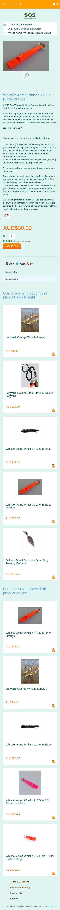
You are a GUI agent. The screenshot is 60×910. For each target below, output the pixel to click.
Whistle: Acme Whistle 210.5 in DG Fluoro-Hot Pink (27, 802)
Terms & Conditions (19, 881)
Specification (11, 279)
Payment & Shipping (20, 887)
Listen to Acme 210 (12, 128)
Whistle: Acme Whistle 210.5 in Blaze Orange (28, 506)
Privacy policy (16, 893)
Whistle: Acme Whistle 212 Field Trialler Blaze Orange (30, 858)
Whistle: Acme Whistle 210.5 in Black (28, 448)
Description (11, 272)
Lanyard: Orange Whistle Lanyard (26, 337)
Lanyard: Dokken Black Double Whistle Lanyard (30, 395)
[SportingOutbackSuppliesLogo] (30, 16)
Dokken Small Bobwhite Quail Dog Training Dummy (27, 562)
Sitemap (14, 898)
